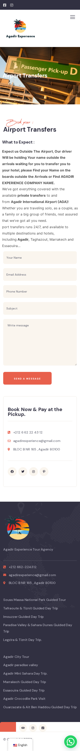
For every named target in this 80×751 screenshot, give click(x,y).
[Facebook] (12, 471)
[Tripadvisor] (23, 728)
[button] (70, 741)
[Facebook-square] (43, 728)
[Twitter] (22, 471)
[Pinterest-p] (43, 471)
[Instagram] (33, 471)
